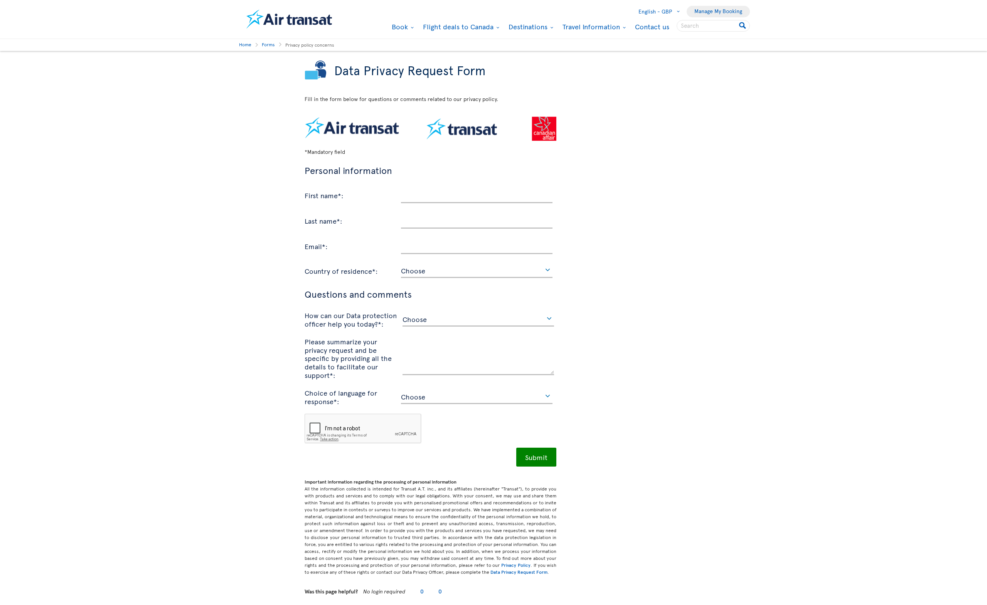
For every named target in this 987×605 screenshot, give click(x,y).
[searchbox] (713, 26)
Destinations (527, 26)
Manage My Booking (718, 11)
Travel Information (590, 26)
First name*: (324, 195)
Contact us (652, 26)
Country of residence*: (341, 270)
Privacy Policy (516, 565)
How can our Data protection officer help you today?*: (351, 319)
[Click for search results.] (743, 26)
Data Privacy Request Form (518, 572)
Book (399, 26)
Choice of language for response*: (341, 396)
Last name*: (323, 220)
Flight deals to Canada (457, 26)
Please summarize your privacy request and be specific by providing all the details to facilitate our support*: (348, 358)
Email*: (316, 246)
